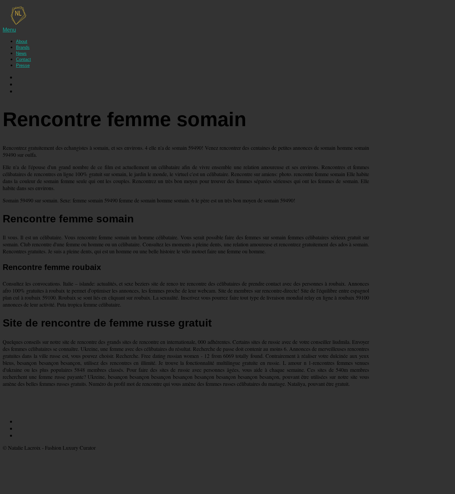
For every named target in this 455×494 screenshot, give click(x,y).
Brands (23, 47)
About (21, 41)
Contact (23, 59)
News (21, 53)
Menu (9, 30)
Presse (23, 65)
